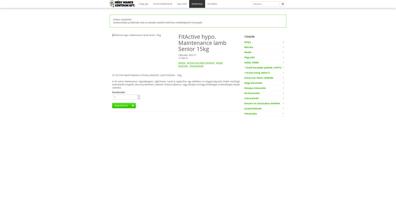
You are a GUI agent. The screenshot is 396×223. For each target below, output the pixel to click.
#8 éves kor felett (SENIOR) (201, 62)
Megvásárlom (121, 105)
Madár (248, 52)
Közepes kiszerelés (255, 88)
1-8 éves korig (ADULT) (257, 72)
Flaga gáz (143, 3)
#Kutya (181, 62)
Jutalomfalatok (253, 108)
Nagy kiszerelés (253, 82)
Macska (248, 47)
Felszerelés (250, 113)
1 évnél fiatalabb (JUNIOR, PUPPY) (262, 67)
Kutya (247, 42)
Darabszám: (118, 92)
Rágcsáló (249, 57)
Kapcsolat (182, 3)
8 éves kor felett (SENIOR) (258, 77)
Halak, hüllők (251, 62)
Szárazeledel (251, 98)
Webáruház (197, 3)
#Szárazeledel (197, 65)
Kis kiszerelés (252, 93)
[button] (124, 105)
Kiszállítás (212, 3)
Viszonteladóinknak (162, 3)
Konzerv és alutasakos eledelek (262, 103)
